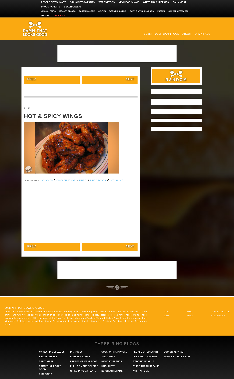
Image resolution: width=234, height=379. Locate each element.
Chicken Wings (66, 180)
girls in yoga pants (83, 371)
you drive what (174, 352)
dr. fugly (76, 352)
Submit (167, 316)
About (186, 33)
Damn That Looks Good (40, 29)
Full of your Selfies (84, 366)
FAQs (189, 312)
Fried (82, 180)
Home (166, 312)
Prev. (31, 79)
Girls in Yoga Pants (82, 2)
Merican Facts (48, 11)
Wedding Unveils (117, 11)
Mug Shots (108, 366)
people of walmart (145, 352)
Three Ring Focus (117, 287)
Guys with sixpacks (114, 352)
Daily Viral (180, 2)
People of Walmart (53, 2)
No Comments (32, 180)
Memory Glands (67, 11)
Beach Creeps (72, 6)
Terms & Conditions (220, 312)
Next (130, 79)
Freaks (161, 11)
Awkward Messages (178, 11)
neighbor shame (112, 371)
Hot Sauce (116, 180)
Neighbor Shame (129, 2)
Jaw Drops (108, 356)
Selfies (102, 11)
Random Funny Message (176, 76)
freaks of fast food (84, 361)
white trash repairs (146, 366)
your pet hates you (177, 356)
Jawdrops (46, 15)
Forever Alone (87, 11)
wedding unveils (144, 361)
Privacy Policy (218, 316)
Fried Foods (98, 180)
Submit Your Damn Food (161, 33)
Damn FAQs (202, 33)
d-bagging (45, 374)
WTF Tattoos (107, 2)
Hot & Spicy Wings (53, 116)
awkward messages (52, 352)
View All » (60, 15)
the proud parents (145, 356)
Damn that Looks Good (142, 11)
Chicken (47, 180)
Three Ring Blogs (117, 343)
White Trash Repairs (156, 2)
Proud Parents (50, 6)
